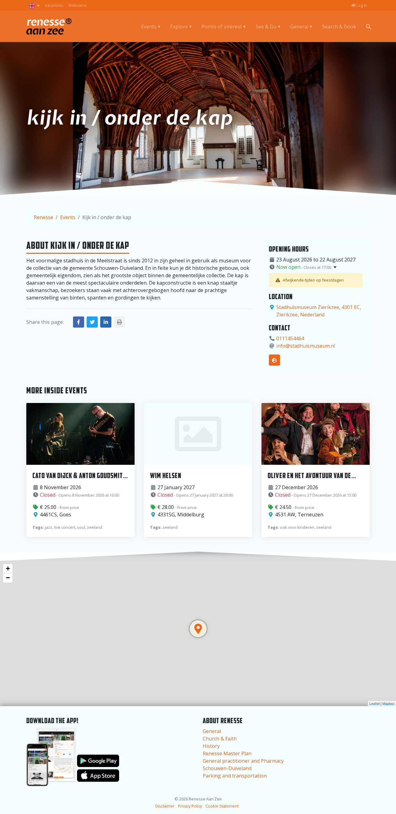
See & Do (266, 26)
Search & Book (339, 26)
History (211, 746)
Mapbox (388, 703)
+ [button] (8, 568)
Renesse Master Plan (227, 753)
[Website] (274, 360)
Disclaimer (164, 806)
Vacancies (54, 5)
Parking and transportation (235, 775)
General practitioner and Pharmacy (243, 760)
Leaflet (374, 703)
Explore (179, 26)
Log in (361, 5)
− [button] (8, 578)
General (299, 26)
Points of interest (221, 26)
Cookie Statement (222, 806)
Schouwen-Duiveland (227, 768)
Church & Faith (220, 738)
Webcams (77, 5)
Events (149, 26)
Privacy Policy (190, 806)
